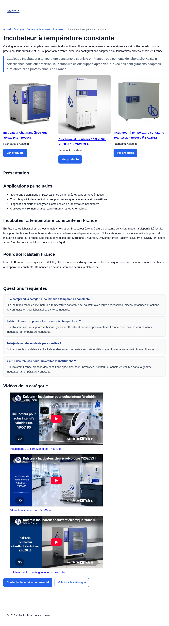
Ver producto (15, 152)
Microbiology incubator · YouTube (30, 510)
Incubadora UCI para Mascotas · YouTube (35, 448)
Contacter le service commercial (28, 582)
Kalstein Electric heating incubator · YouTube (37, 572)
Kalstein (13, 11)
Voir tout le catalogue (72, 582)
